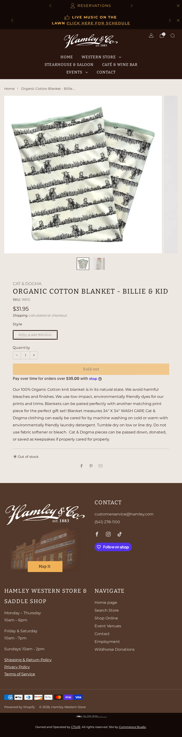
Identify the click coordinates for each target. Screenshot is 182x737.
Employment (107, 641)
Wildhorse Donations (115, 649)
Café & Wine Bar (120, 64)
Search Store (107, 610)
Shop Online (106, 618)
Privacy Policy (17, 667)
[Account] (151, 35)
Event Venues (108, 626)
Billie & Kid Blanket (35, 335)
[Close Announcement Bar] (178, 5)
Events (74, 72)
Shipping (20, 315)
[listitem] (91, 5)
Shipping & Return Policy (28, 660)
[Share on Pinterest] (91, 466)
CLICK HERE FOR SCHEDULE (98, 23)
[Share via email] (100, 466)
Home (66, 57)
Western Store (99, 57)
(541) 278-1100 (107, 522)
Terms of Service (19, 674)
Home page (106, 602)
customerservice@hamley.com (124, 514)
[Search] (172, 35)
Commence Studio (132, 727)
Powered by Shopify (19, 707)
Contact (106, 72)
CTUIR (75, 727)
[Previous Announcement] (50, 6)
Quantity (21, 348)
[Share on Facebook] (81, 466)
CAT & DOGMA (27, 283)
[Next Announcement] (132, 6)
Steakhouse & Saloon (69, 64)
